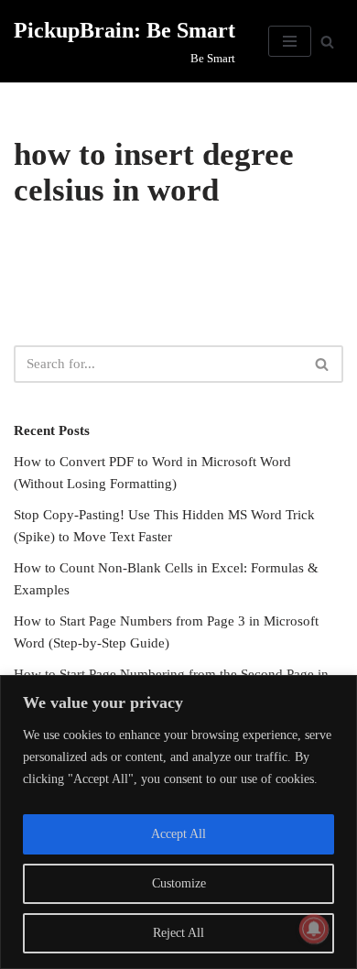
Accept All (178, 834)
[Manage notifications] (314, 928)
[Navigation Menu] (289, 41)
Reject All (178, 933)
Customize (179, 883)
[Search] (327, 42)
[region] (178, 822)
